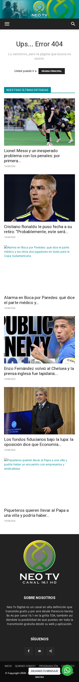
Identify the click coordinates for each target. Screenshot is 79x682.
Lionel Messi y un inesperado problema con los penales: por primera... (32, 155)
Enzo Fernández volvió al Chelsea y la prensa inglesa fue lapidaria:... (39, 371)
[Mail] (39, 651)
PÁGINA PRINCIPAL (52, 71)
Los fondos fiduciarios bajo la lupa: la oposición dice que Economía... (38, 442)
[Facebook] (29, 651)
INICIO (8, 666)
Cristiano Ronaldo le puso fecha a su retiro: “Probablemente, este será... (38, 229)
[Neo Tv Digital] (39, 9)
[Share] (50, 651)
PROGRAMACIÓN (48, 666)
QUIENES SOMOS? (25, 666)
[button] (6, 24)
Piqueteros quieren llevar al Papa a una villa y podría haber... (36, 513)
